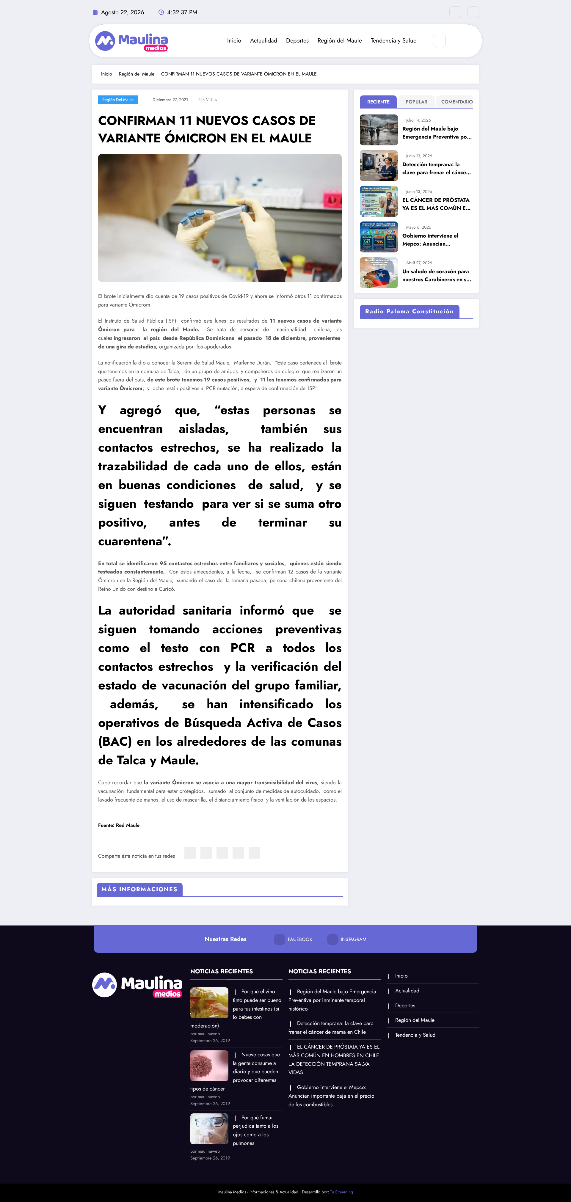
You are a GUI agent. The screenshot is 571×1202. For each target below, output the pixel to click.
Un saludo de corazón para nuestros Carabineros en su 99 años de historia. (435, 276)
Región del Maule (340, 40)
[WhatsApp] (238, 853)
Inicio (234, 40)
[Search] (439, 40)
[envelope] (222, 853)
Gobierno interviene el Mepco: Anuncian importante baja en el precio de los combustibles (435, 240)
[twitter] (206, 853)
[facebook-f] (455, 12)
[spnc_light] (457, 40)
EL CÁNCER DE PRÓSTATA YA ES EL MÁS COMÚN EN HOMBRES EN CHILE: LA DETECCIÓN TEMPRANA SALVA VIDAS (436, 204)
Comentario (455, 101)
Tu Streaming (341, 1192)
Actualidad (263, 40)
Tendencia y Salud (394, 40)
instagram (353, 939)
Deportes (297, 40)
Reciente (378, 101)
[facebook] (190, 853)
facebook (300, 939)
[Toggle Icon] (470, 40)
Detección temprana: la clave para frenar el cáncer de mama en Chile (435, 169)
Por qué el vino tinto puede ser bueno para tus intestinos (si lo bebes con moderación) (235, 1009)
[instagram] (473, 12)
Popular (416, 101)
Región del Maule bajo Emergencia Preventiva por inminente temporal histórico (435, 133)
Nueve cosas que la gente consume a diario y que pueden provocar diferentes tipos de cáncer (235, 1072)
